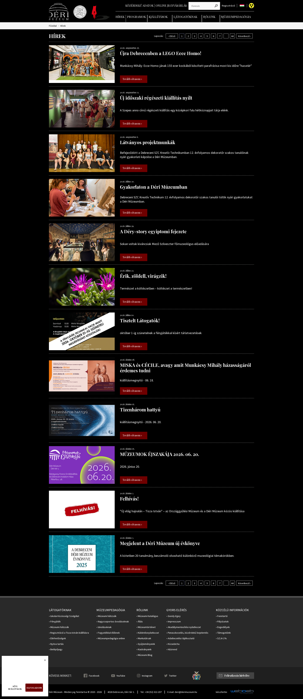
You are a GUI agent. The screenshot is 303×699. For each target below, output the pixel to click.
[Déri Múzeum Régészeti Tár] (80, 11)
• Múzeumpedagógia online (110, 638)
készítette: (221, 692)
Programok (136, 17)
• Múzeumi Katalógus (147, 616)
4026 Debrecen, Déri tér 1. (121, 692)
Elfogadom (34, 687)
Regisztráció (228, 5)
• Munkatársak (143, 638)
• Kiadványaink (144, 649)
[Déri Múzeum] (59, 11)
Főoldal (53, 25)
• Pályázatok (222, 621)
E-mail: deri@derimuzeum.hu (182, 692)
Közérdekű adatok (139, 5)
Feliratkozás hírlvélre (237, 675)
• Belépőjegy (55, 649)
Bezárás (43, 661)
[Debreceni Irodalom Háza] (101, 12)
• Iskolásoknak (104, 627)
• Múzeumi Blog (144, 655)
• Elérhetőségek (57, 638)
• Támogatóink (223, 632)
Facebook (94, 675)
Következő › (244, 36)
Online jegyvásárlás (171, 5)
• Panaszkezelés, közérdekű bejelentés (187, 632)
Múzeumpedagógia (236, 17)
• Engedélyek (223, 627)
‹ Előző (171, 36)
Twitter (173, 675)
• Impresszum (173, 621)
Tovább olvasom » (132, 79)
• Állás (139, 621)
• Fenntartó (222, 616)
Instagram (147, 675)
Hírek (120, 17)
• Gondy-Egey (173, 616)
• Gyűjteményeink (145, 644)
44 (232, 36)
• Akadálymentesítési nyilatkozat (183, 627)
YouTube (120, 675)
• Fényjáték (55, 621)
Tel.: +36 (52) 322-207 (151, 692)
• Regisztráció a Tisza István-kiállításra (69, 632)
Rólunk (209, 17)
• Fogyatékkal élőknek (108, 632)
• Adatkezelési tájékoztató (180, 638)
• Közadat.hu (173, 644)
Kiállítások (158, 17)
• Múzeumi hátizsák (59, 627)
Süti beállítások (15, 687)
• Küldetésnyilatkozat (147, 632)
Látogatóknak (185, 17)
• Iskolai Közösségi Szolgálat (64, 616)
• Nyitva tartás (56, 644)
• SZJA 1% (221, 638)
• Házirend (171, 649)
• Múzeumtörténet (146, 627)
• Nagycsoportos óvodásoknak (112, 621)
